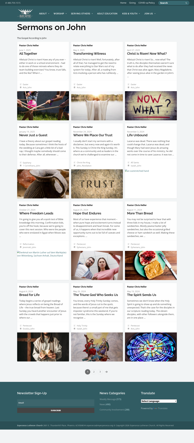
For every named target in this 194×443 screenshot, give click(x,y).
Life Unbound (137, 135)
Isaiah (133, 165)
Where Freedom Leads (36, 213)
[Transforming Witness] (97, 105)
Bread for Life (29, 295)
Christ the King (83, 162)
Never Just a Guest (33, 135)
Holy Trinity (82, 325)
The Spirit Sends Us (141, 295)
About (43, 13)
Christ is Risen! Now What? (147, 53)
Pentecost (81, 244)
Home (123, 3)
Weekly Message (108, 399)
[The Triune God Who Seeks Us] (97, 347)
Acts (25, 87)
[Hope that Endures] (97, 265)
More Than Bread (140, 213)
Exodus (26, 328)
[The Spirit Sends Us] (151, 347)
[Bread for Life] (43, 347)
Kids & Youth (130, 13)
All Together (28, 53)
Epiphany (27, 162)
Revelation (86, 165)
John (30, 87)
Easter (25, 84)
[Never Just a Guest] (43, 183)
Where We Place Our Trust (92, 135)
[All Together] (43, 105)
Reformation (28, 244)
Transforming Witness (89, 53)
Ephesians (81, 247)
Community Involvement (112, 409)
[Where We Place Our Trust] (97, 183)
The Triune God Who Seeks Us (95, 295)
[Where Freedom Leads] (43, 265)
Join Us (148, 13)
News (102, 404)
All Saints (135, 162)
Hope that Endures (87, 213)
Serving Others (80, 13)
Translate (162, 408)
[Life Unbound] (151, 183)
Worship (59, 13)
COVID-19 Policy (146, 3)
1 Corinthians (29, 165)
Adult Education (107, 13)
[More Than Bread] (151, 265)
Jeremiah (27, 247)
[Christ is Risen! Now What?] (151, 105)
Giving (132, 3)
